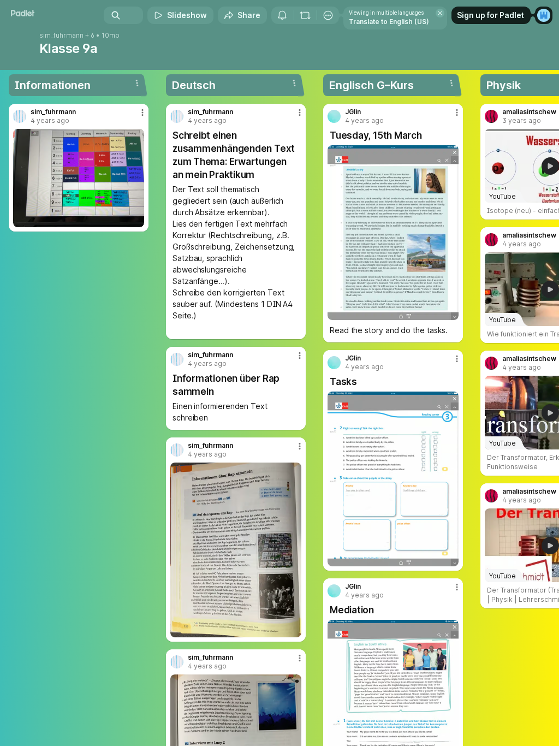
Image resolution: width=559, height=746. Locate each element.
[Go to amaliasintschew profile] (491, 116)
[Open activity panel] (282, 15)
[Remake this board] (305, 15)
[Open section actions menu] (137, 83)
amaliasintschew (529, 112)
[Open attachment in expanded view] (78, 178)
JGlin (353, 112)
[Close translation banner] (440, 13)
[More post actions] (135, 116)
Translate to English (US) (389, 21)
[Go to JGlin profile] (334, 116)
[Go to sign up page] (543, 15)
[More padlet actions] (328, 15)
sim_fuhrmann (61, 35)
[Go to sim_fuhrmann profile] (19, 116)
